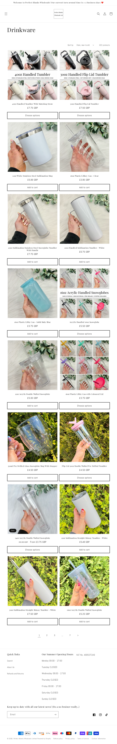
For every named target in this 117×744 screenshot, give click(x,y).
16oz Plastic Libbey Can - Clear (84, 176)
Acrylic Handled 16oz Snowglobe (84, 322)
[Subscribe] (55, 714)
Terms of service (83, 739)
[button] (6, 14)
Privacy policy (70, 739)
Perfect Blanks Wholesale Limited (25, 739)
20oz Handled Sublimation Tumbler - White (84, 248)
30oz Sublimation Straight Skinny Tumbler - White (32, 610)
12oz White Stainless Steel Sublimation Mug (32, 176)
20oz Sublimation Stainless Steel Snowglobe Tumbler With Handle (32, 249)
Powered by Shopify (44, 739)
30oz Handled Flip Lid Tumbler (84, 104)
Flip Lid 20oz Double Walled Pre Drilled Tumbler (84, 466)
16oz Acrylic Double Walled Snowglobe (84, 610)
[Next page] (78, 635)
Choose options (32, 115)
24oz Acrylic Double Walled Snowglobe (32, 538)
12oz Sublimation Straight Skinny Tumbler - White (84, 538)
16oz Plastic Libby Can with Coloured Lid (84, 394)
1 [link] (39, 635)
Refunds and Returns (15, 673)
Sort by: (71, 45)
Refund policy (58, 739)
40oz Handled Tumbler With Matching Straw (32, 104)
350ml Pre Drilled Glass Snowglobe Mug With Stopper (32, 466)
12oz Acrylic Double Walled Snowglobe (32, 394)
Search (10, 660)
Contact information (99, 739)
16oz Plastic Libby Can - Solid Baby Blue (32, 322)
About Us (10, 667)
